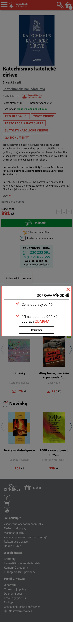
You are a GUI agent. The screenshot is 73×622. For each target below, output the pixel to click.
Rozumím (36, 330)
